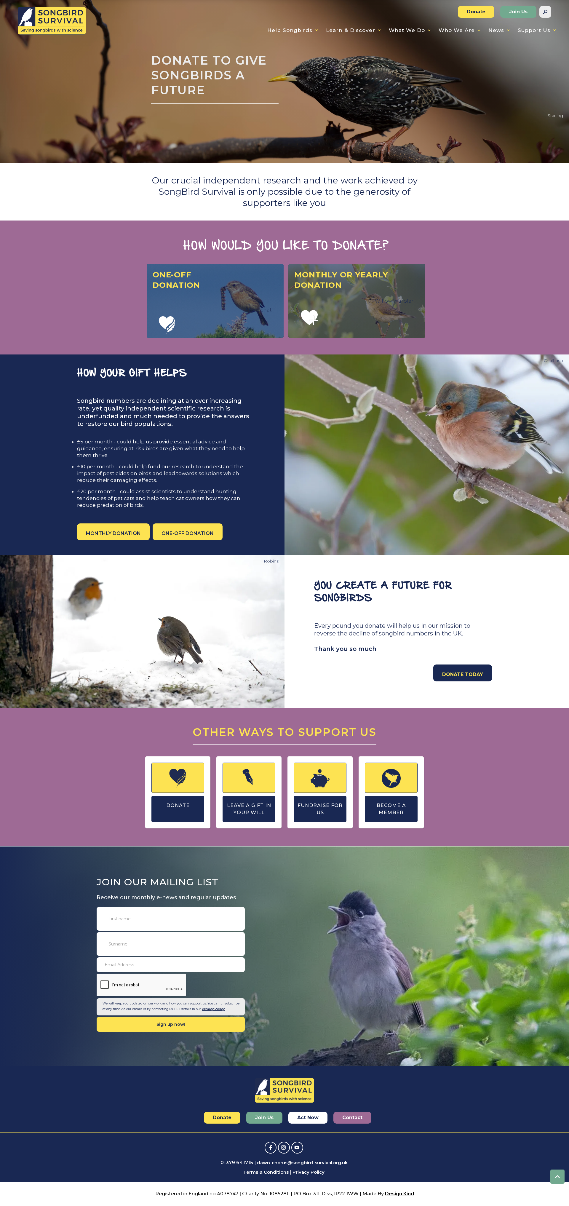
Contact (352, 1117)
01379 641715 (236, 1162)
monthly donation (113, 533)
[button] (292, 30)
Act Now (308, 1117)
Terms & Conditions (266, 1172)
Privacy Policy (213, 1009)
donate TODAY (462, 674)
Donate (476, 12)
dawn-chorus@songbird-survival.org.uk (302, 1162)
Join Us (518, 12)
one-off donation (188, 533)
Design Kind (399, 1194)
